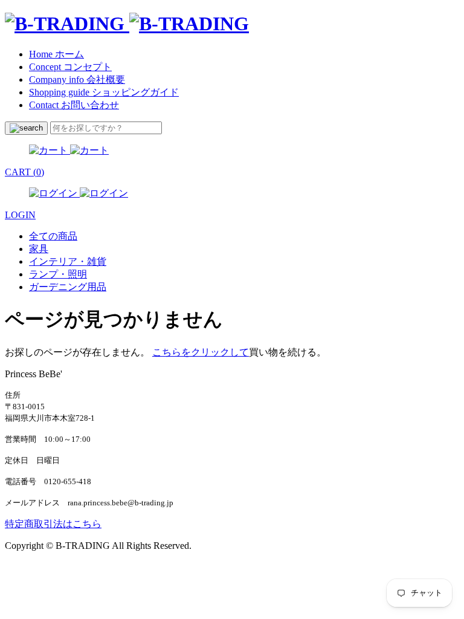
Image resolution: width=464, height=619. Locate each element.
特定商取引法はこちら (53, 524)
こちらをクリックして (200, 352)
